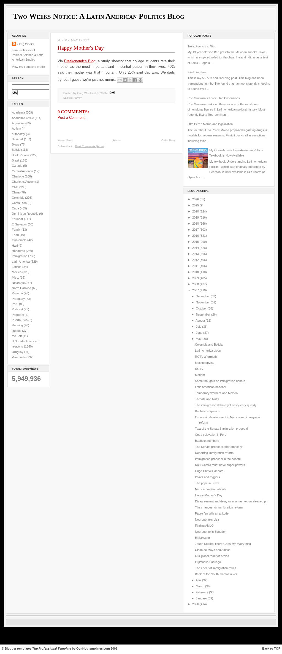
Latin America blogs (208, 350)
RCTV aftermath (206, 356)
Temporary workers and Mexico (216, 393)
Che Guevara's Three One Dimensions (214, 98)
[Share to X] (130, 80)
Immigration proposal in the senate (218, 459)
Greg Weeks (25, 44)
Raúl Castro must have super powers (220, 465)
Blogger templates (18, 648)
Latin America (21, 261)
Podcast (18, 309)
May (199, 338)
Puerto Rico (20, 320)
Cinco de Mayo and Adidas (213, 549)
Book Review (21, 155)
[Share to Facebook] (135, 80)
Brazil (16, 160)
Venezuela (19, 357)
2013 (196, 253)
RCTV (199, 368)
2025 (196, 205)
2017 (196, 229)
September (203, 314)
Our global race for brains (212, 556)
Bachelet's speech (207, 411)
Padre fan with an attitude (212, 513)
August (201, 320)
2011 (196, 266)
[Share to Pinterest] (140, 80)
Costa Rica (20, 202)
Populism (18, 314)
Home (117, 140)
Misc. (16, 277)
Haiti (15, 245)
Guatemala (19, 240)
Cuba (16, 208)
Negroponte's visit (207, 519)
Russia (17, 330)
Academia (19, 112)
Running (18, 325)
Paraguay (19, 298)
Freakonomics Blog (79, 61)
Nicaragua (19, 282)
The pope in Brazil (207, 483)
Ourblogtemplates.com (93, 648)
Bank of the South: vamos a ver (216, 574)
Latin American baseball (210, 387)
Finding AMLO (204, 525)
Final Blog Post (197, 72)
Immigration (20, 256)
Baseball (18, 139)
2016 (196, 235)
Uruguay (18, 352)
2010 (196, 272)
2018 (196, 223)
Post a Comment (71, 117)
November (203, 302)
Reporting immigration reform (214, 452)
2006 (196, 604)
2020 (196, 211)
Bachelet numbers (207, 440)
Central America (23, 171)
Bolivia (16, 149)
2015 (196, 241)
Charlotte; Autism (23, 181)
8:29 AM (102, 93)
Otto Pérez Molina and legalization (210, 124)
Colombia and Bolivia (209, 344)
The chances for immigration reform (219, 507)
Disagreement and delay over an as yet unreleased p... (231, 501)
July (199, 326)
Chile (15, 187)
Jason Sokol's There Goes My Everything (223, 543)
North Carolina (22, 288)
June (199, 332)
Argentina (18, 123)
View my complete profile (28, 66)
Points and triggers (207, 477)
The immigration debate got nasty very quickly (225, 405)
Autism (17, 128)
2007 (196, 290)
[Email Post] (111, 93)
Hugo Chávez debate (209, 471)
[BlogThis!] (125, 80)
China (16, 192)
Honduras (19, 250)
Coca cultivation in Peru (210, 434)
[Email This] (119, 80)
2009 (196, 278)
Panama (18, 293)
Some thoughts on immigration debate (220, 381)
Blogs (16, 144)
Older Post (168, 140)
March (200, 586)
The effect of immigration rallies (215, 568)
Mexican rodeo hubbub (210, 489)
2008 (196, 284)
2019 (196, 217)
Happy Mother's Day (81, 48)
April (199, 580)
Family (16, 229)
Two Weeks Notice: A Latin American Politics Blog (98, 16)
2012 (196, 260)
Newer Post (65, 140)
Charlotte (18, 176)
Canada (17, 165)
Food (16, 234)
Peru (15, 304)
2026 (196, 199)
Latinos (17, 266)
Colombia (18, 197)
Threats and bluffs (207, 399)
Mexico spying (204, 362)
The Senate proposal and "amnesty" (219, 446)
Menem (200, 374)
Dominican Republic (25, 213)
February (202, 592)
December (203, 296)
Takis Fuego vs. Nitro (202, 46)
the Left (17, 336)
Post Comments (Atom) (89, 146)
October (202, 308)
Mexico (17, 272)
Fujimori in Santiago (208, 562)
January (202, 598)
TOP (277, 648)
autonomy (19, 134)
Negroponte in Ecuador (210, 531)
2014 (196, 247)
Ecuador (18, 218)
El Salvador (20, 224)
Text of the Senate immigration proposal (221, 428)
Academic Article (23, 118)
